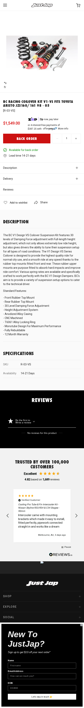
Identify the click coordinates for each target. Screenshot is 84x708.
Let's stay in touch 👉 (42, 697)
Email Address (15, 671)
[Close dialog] (81, 625)
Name (11, 660)
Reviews (8, 189)
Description (10, 167)
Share (44, 202)
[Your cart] (78, 5)
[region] (42, 515)
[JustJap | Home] (42, 5)
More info (63, 128)
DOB (10, 683)
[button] (8, 515)
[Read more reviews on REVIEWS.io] (60, 555)
